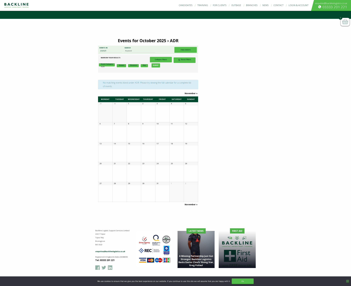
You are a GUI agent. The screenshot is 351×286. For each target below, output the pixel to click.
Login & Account (298, 5)
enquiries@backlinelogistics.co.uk (331, 3)
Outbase (236, 5)
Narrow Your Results (110, 57)
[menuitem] (186, 5)
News (265, 5)
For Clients (219, 5)
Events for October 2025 (142, 40)
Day (144, 65)
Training (202, 5)
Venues (121, 65)
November (191, 93)
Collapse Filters (161, 60)
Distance (133, 65)
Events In (103, 47)
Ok (242, 281)
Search (127, 47)
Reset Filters (186, 60)
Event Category (107, 64)
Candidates (185, 5)
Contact (279, 5)
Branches (251, 5)
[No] (347, 281)
